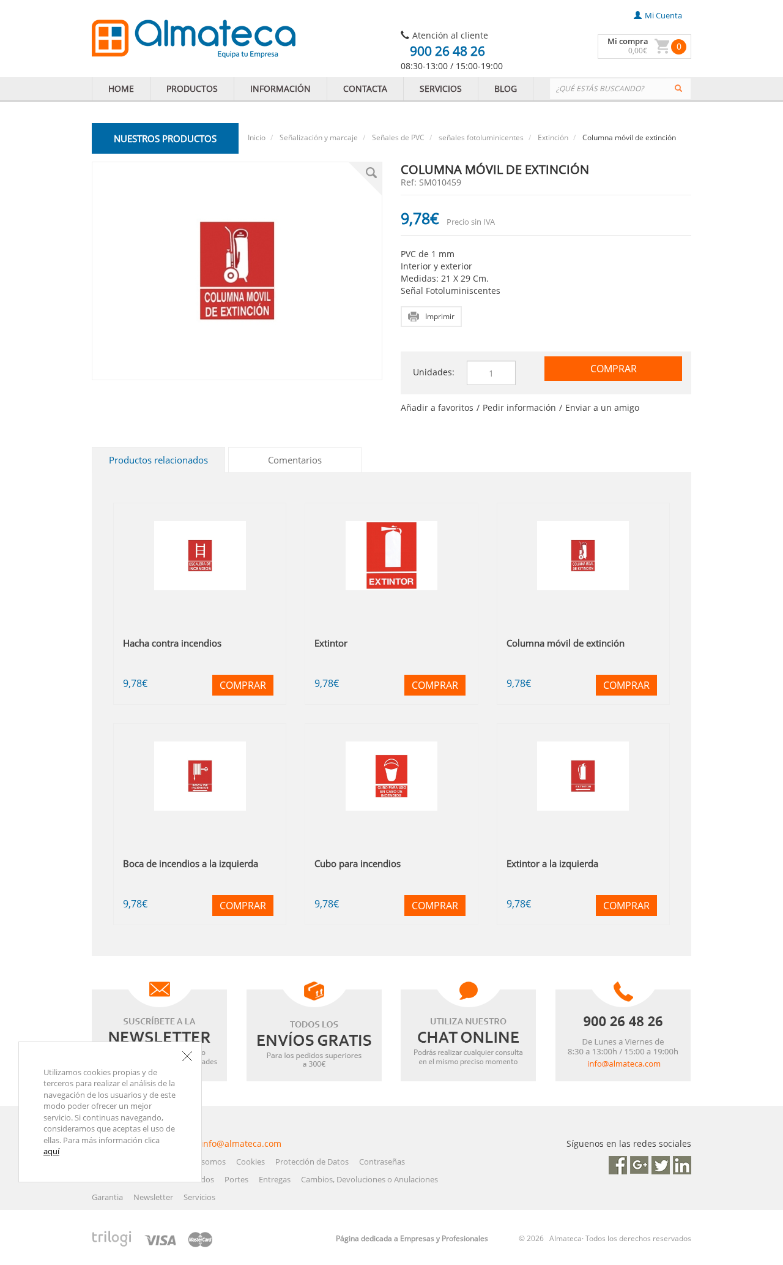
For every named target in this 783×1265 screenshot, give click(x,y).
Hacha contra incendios (172, 643)
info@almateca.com (241, 1143)
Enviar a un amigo (602, 407)
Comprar (613, 368)
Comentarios (295, 460)
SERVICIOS (441, 88)
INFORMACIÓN (280, 88)
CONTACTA (365, 88)
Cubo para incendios (357, 863)
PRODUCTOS (192, 88)
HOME (121, 88)
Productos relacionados (158, 460)
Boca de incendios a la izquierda (190, 863)
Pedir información (519, 407)
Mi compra (627, 41)
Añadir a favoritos (437, 407)
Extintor (330, 643)
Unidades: (434, 372)
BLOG (505, 88)
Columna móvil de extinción (566, 643)
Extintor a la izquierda (552, 863)
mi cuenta (663, 15)
